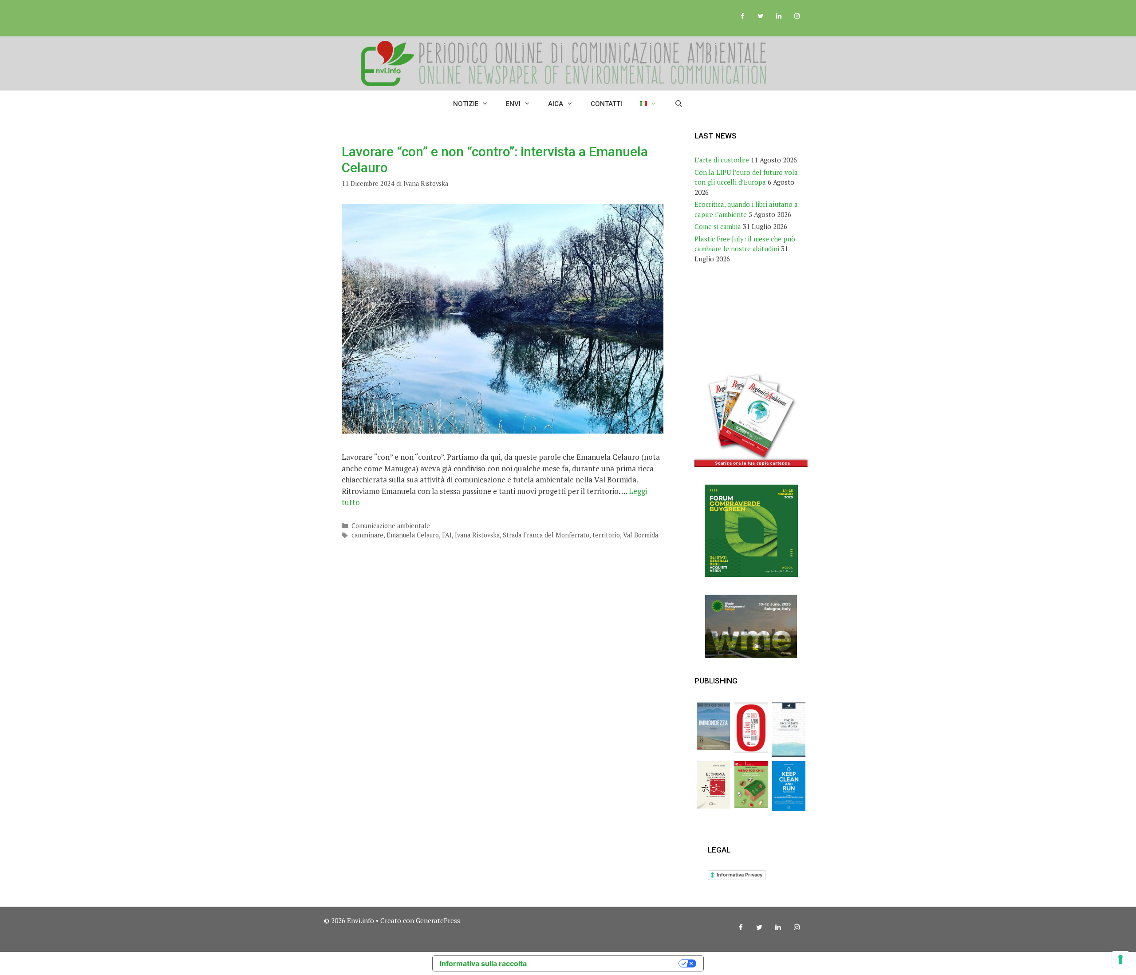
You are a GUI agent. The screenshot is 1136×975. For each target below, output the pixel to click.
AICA (555, 104)
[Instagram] (796, 16)
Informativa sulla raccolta (483, 963)
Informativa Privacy (739, 875)
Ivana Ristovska (477, 535)
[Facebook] (742, 16)
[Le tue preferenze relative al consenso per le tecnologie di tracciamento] (1120, 959)
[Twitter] (760, 16)
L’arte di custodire (721, 159)
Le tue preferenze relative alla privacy (607, 963)
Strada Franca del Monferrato (546, 535)
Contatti (606, 104)
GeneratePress (438, 920)
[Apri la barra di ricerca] (679, 104)
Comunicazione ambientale (390, 525)
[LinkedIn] (778, 16)
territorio (606, 535)
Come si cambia (717, 226)
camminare (367, 535)
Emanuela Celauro (413, 535)
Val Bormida (640, 535)
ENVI (513, 104)
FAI (447, 535)
